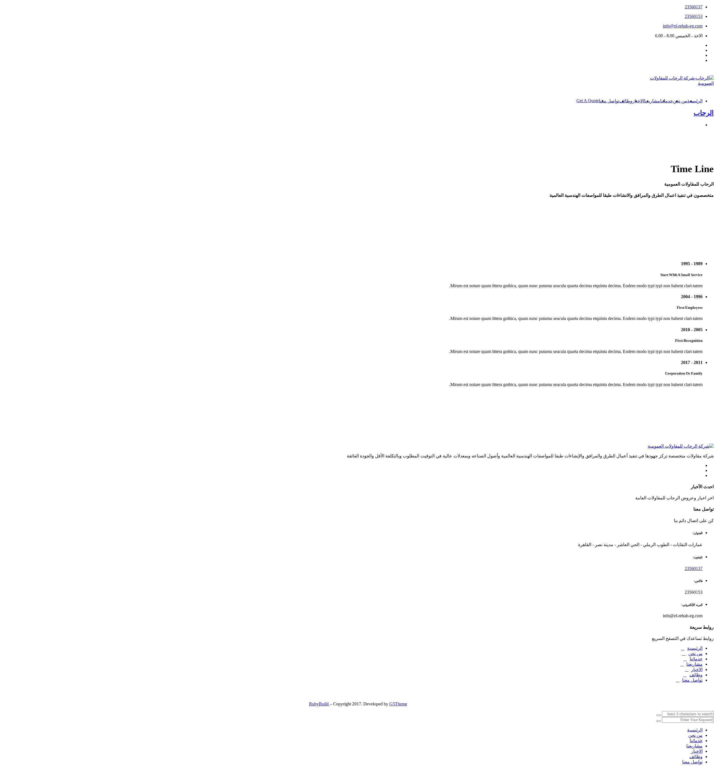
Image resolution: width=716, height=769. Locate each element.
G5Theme (398, 704)
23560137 (694, 6)
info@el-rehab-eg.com (683, 26)
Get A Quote (587, 100)
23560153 (694, 16)
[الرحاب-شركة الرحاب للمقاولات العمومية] (674, 83)
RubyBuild (319, 704)
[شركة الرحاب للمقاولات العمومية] (681, 446)
